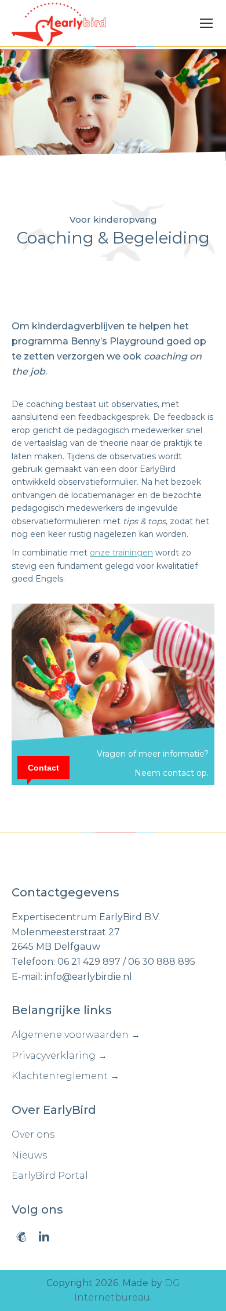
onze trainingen (121, 552)
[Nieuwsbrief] (21, 1236)
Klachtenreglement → (65, 1075)
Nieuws (29, 1155)
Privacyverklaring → (59, 1055)
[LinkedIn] (44, 1236)
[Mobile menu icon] (206, 23)
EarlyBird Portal (50, 1175)
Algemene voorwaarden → (76, 1034)
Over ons (33, 1134)
